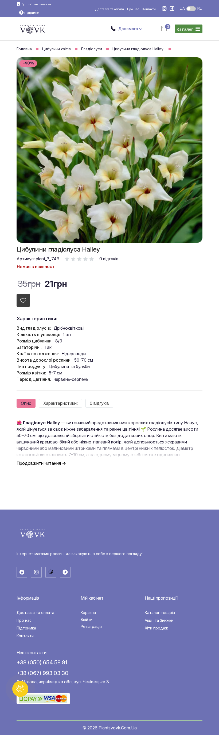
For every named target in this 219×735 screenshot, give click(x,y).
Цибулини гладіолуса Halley (138, 49)
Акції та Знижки (159, 620)
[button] (20, 689)
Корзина (88, 613)
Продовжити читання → (41, 463)
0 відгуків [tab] (99, 403)
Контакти (149, 9)
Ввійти (86, 619)
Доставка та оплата (109, 9)
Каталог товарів (160, 613)
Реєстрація (91, 626)
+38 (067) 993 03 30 (42, 673)
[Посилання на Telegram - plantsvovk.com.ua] (65, 572)
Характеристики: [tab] (60, 403)
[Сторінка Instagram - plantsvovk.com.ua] (164, 9)
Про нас (133, 9)
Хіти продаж (156, 628)
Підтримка (26, 628)
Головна (24, 49)
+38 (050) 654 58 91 (42, 662)
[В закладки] (23, 300)
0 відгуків (109, 258)
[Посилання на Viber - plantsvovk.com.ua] (50, 572)
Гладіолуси (91, 49)
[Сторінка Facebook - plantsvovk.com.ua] (172, 9)
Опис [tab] (26, 403)
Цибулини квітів (56, 49)
